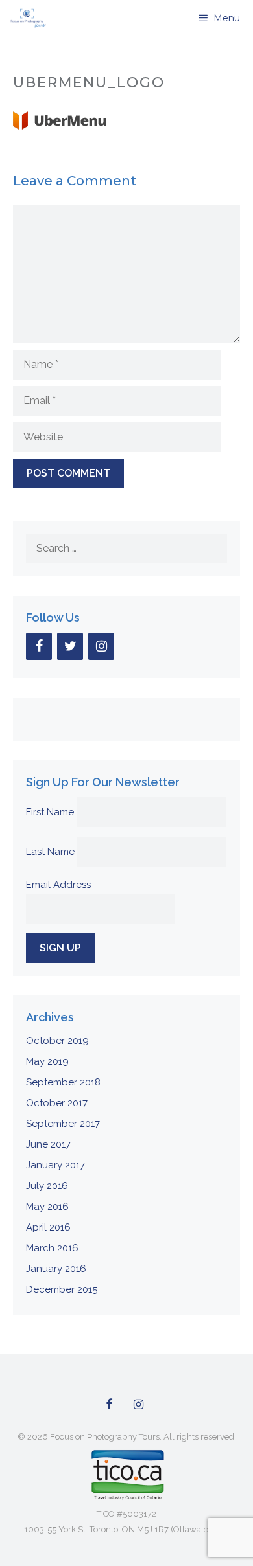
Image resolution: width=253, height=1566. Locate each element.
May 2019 (47, 1061)
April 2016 (48, 1227)
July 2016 (47, 1186)
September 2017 (63, 1123)
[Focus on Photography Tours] (26, 18)
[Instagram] (101, 646)
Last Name (50, 851)
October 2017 (57, 1103)
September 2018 (63, 1082)
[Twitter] (70, 646)
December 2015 (61, 1289)
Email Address (58, 885)
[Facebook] (39, 646)
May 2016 (47, 1206)
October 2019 (57, 1041)
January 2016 (56, 1269)
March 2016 (52, 1248)
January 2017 (55, 1165)
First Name (50, 812)
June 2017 (48, 1144)
